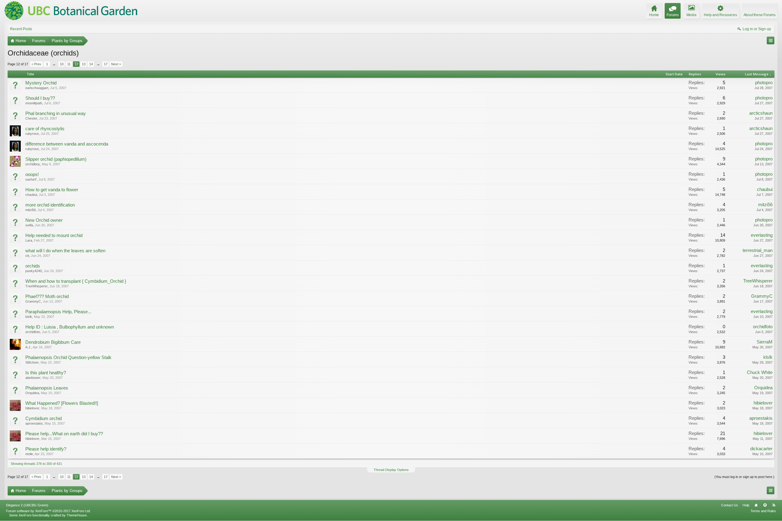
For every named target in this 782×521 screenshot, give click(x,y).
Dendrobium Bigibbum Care (53, 342)
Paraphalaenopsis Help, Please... (58, 311)
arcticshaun (761, 113)
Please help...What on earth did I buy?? (64, 433)
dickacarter (761, 448)
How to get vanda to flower (51, 189)
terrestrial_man (758, 250)
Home (756, 505)
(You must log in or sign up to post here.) (744, 477)
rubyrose (32, 133)
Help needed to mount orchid (53, 235)
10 (62, 64)
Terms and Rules (763, 511)
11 (69, 64)
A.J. (28, 347)
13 (84, 64)
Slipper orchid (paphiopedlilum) (55, 159)
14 (91, 64)
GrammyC (33, 301)
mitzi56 (30, 210)
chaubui (31, 194)
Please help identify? (45, 449)
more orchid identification (50, 205)
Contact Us (729, 505)
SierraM (765, 342)
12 (76, 64)
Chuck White (760, 372)
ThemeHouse (77, 515)
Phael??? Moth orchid (47, 296)
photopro (764, 82)
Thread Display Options (391, 470)
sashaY (31, 179)
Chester (31, 118)
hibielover (32, 408)
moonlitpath (33, 103)
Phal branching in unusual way (55, 113)
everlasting (762, 235)
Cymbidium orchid (43, 418)
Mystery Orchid (41, 83)
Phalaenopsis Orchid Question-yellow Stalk (68, 357)
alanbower (33, 377)
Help (746, 505)
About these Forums (760, 15)
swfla (29, 225)
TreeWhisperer (36, 286)
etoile (29, 454)
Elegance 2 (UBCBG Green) (27, 505)
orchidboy (32, 164)
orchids (32, 266)
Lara (28, 240)
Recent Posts (21, 29)
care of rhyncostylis (44, 128)
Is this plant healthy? (45, 372)
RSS (774, 505)
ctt (27, 255)
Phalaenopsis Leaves (46, 388)
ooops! (32, 174)
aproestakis (34, 423)
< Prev (36, 64)
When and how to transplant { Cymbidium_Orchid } (75, 281)
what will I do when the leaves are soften (65, 250)
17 (106, 64)
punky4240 (33, 271)
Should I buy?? (40, 98)
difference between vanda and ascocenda (66, 144)
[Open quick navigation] (770, 40)
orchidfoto (32, 332)
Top (765, 505)
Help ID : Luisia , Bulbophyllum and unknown (69, 327)
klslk (28, 316)
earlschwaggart (36, 88)
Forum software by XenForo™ (48, 511)
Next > (116, 64)
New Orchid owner (44, 220)
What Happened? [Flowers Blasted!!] (61, 403)
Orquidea (32, 393)
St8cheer (32, 362)
